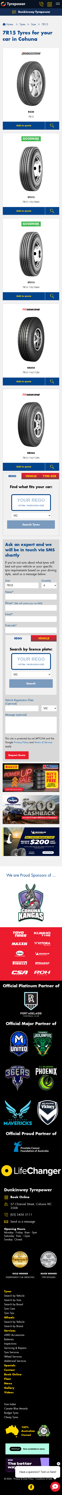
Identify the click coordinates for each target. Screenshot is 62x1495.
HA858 (31, 367)
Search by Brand (13, 1304)
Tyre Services (11, 1352)
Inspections (10, 1343)
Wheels (9, 1317)
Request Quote (16, 755)
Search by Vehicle (14, 1295)
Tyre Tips (9, 1313)
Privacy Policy (21, 742)
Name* (9, 592)
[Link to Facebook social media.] (31, 1487)
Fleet (7, 1379)
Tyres (7, 1291)
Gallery (9, 1388)
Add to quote (23, 125)
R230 (31, 111)
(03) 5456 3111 (21, 1215)
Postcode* (11, 625)
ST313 (31, 197)
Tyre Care (9, 1308)
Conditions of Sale (43, 1478)
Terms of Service (43, 742)
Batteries (9, 1339)
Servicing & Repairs (15, 1348)
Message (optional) (16, 715)
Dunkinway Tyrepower (33, 12)
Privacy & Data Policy (24, 1478)
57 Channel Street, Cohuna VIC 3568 (31, 1206)
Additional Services (15, 1361)
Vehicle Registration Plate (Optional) (19, 701)
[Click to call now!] (41, 4)
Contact (9, 1370)
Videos (9, 1392)
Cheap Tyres (11, 1417)
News (8, 1383)
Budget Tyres (11, 1413)
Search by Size (12, 1300)
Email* (9, 614)
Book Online (12, 1374)
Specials (9, 1365)
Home (9, 24)
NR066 (31, 453)
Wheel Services (13, 1356)
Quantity (46, 580)
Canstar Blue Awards (16, 1408)
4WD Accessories (14, 1335)
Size (7, 580)
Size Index (10, 1404)
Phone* (23, 603)
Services (9, 1330)
